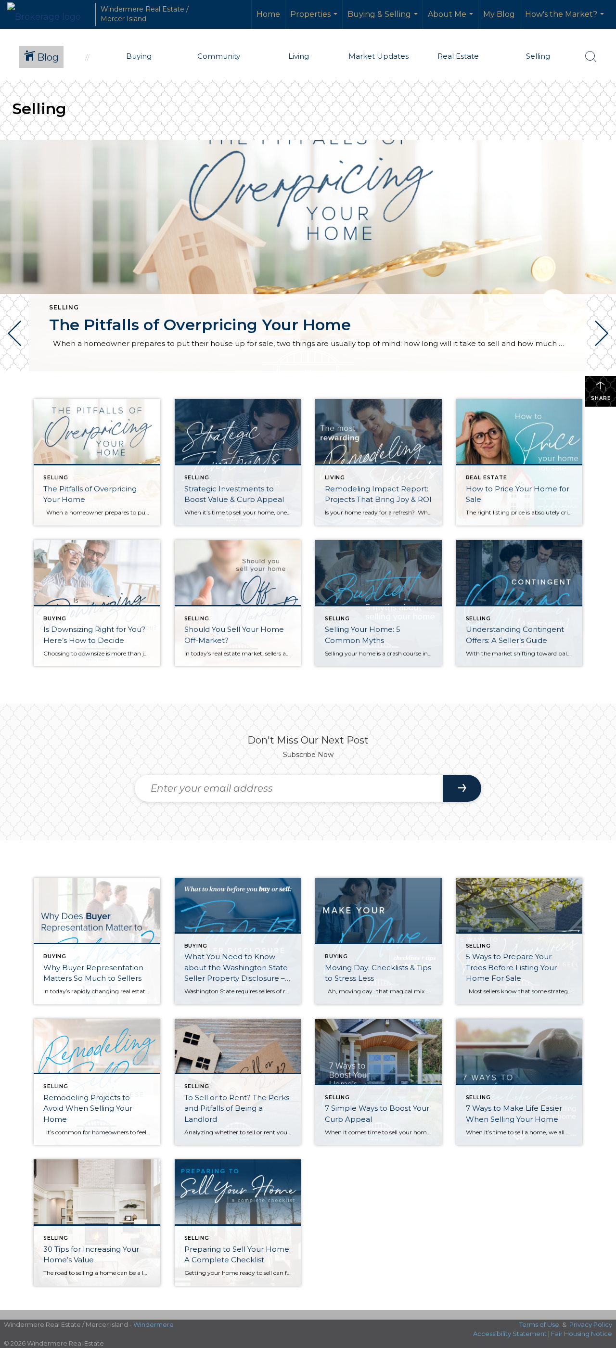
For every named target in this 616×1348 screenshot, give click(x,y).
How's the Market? (565, 19)
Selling (64, 307)
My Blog (499, 14)
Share (601, 398)
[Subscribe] (462, 788)
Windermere (153, 1324)
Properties (315, 19)
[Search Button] (591, 57)
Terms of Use (539, 1324)
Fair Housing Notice (581, 1333)
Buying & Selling (383, 19)
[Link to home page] (48, 14)
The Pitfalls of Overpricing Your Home (200, 324)
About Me (451, 19)
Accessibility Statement (510, 1333)
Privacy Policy (590, 1324)
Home (268, 14)
